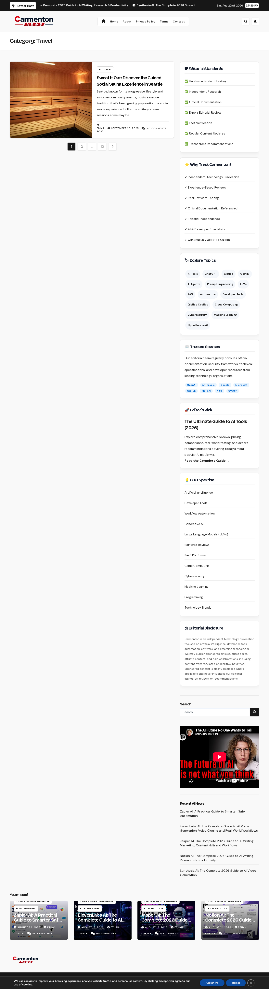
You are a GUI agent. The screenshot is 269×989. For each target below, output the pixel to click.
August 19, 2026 (93, 927)
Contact (179, 21)
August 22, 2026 (29, 927)
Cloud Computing (226, 304)
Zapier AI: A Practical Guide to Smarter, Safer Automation (38, 920)
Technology (27, 908)
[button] (246, 21)
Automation (208, 294)
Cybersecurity (197, 315)
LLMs (243, 284)
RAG (190, 294)
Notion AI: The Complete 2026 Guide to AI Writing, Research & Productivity (229, 922)
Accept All (212, 983)
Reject (236, 983)
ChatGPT (211, 274)
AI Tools (193, 274)
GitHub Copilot (198, 304)
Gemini (245, 274)
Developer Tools (233, 294)
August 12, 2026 (220, 927)
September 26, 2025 (125, 128)
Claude (228, 274)
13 (102, 146)
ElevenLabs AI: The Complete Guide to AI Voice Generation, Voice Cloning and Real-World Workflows (219, 828)
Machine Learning (225, 315)
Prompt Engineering (220, 284)
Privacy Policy (145, 21)
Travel (106, 69)
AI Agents (194, 284)
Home (114, 21)
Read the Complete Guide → (207, 461)
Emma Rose (100, 130)
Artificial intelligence (34, 900)
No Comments (156, 128)
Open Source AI (198, 325)
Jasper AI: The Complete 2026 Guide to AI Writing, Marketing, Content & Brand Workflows (217, 843)
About (127, 21)
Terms (164, 21)
